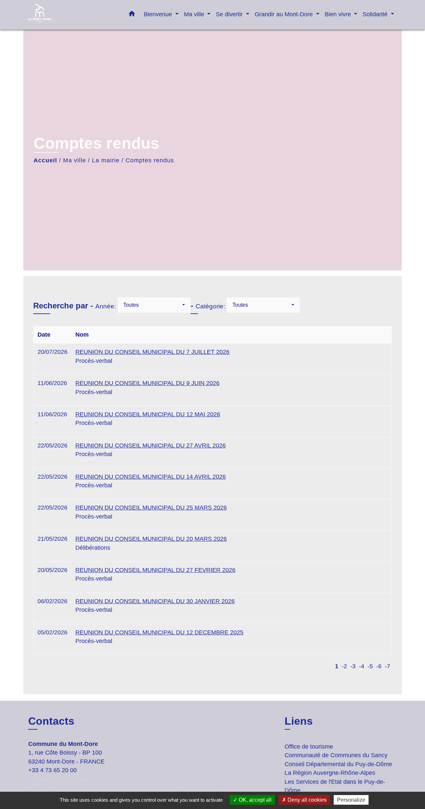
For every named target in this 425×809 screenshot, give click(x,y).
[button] (132, 15)
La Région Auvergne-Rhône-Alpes (330, 772)
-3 (353, 666)
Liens (299, 721)
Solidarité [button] (376, 14)
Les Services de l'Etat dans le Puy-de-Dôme (335, 786)
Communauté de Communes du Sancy (336, 755)
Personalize (351, 800)
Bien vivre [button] (339, 14)
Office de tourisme (309, 746)
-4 (361, 666)
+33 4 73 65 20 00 (52, 770)
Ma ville (74, 160)
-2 (344, 666)
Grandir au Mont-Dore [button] (284, 14)
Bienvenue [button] (159, 14)
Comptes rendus (150, 160)
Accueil (45, 160)
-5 (370, 666)
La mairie (106, 160)
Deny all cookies (306, 800)
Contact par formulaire (59, 779)
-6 (379, 666)
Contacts (51, 721)
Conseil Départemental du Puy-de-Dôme (338, 764)
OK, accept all (254, 800)
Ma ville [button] (195, 14)
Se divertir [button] (230, 14)
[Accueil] (69, 14)
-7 (387, 666)
